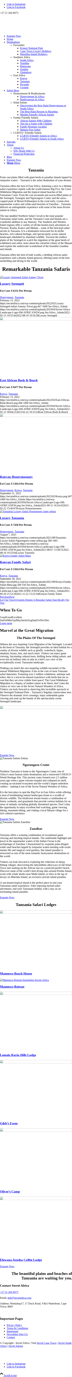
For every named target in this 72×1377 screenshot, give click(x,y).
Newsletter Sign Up (17, 1334)
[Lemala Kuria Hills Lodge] (36, 994)
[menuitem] (39, 36)
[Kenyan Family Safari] (15, 555)
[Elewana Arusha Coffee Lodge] (36, 1199)
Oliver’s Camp (10, 1191)
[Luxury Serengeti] (21, 277)
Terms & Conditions (17, 1328)
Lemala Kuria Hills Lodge (18, 1055)
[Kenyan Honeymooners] (36, 416)
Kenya (3, 393)
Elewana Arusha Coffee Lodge (21, 1260)
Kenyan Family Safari (15, 562)
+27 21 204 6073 (9, 1292)
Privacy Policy (14, 1325)
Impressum (12, 1331)
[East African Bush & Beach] (36, 319)
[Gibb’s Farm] (36, 1062)
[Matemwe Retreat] (24, 980)
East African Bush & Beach (19, 380)
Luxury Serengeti (12, 283)
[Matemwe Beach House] (36, 912)
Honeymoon (6, 297)
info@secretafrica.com (19, 1297)
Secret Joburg (16, 1346)
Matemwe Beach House (16, 973)
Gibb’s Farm (9, 1123)
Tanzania (19, 297)
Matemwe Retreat (12, 986)
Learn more (6, 623)
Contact (11, 1337)
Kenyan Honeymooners (16, 477)
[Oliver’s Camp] (36, 1130)
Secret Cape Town (46, 1343)
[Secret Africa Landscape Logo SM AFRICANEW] (25, 30)
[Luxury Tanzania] (28, 511)
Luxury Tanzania (12, 518)
